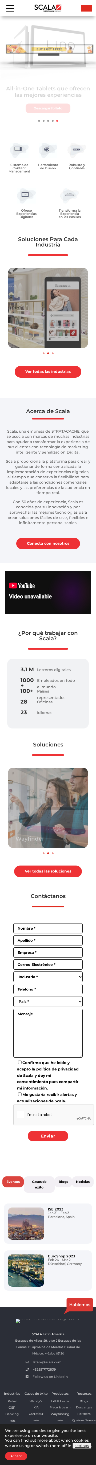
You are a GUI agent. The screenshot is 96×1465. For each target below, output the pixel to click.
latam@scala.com (47, 1362)
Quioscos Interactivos (44, 839)
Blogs (63, 1182)
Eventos (13, 1182)
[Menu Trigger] (10, 8)
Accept (16, 1456)
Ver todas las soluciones (48, 871)
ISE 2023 (55, 1209)
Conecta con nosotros (48, 543)
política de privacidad (57, 1069)
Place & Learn (60, 1407)
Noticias (83, 1182)
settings (82, 1446)
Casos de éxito (39, 1184)
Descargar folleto (48, 112)
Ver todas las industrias (48, 371)
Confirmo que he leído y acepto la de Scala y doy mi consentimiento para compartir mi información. (48, 1075)
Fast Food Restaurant (41, 339)
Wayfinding (60, 1414)
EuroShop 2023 (61, 1256)
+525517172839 (44, 1369)
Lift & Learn (60, 1401)
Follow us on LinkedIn (50, 1377)
